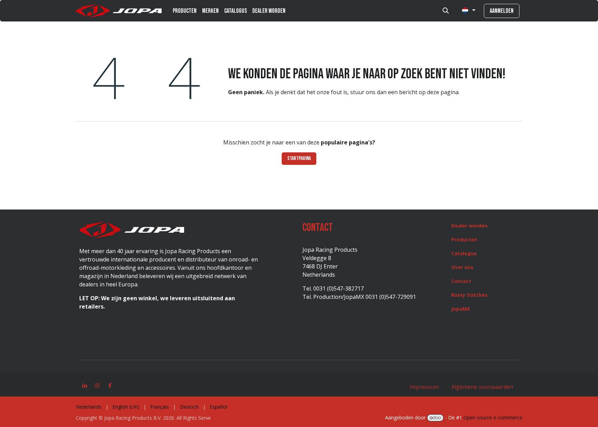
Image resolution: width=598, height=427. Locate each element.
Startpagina (299, 158)
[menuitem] (184, 10)
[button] (446, 11)
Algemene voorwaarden (481, 387)
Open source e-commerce (492, 417)
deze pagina (443, 92)
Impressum (424, 387)
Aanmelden (502, 11)
